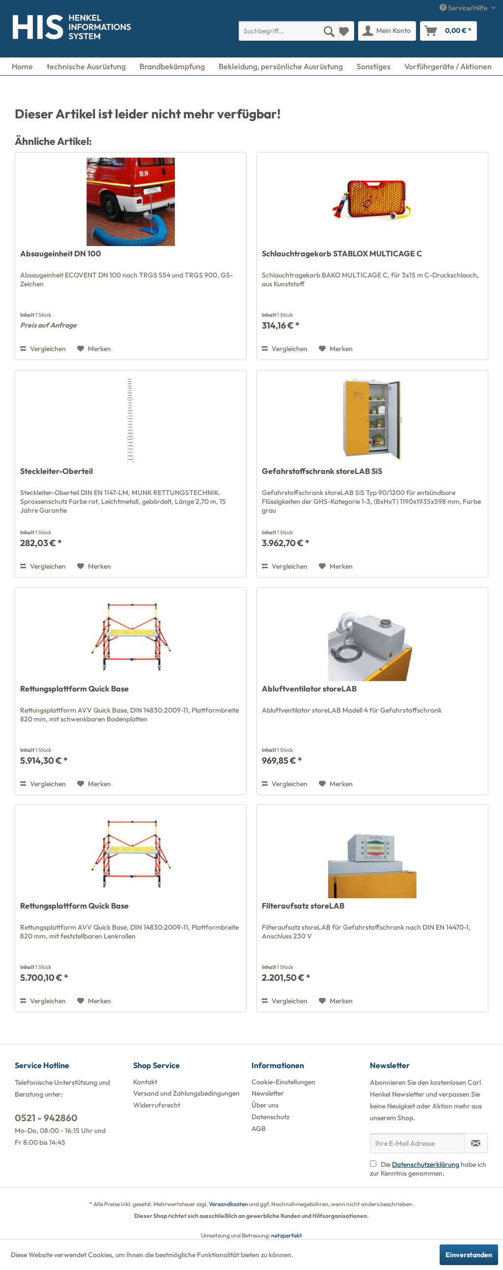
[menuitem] (289, 31)
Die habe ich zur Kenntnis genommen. (428, 1169)
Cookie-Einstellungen (283, 1081)
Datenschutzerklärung (425, 1164)
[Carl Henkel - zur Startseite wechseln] (27, 29)
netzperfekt (286, 1235)
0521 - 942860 (46, 1118)
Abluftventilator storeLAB (309, 688)
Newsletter (268, 1093)
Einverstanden (469, 1254)
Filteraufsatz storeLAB (303, 906)
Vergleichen (47, 348)
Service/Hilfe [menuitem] (468, 7)
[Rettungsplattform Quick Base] (130, 637)
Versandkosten (228, 1204)
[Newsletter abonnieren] (476, 1143)
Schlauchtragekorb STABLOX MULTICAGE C (342, 253)
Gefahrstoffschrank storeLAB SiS (322, 471)
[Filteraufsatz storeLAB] (372, 854)
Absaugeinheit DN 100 (60, 253)
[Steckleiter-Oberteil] (130, 419)
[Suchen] (329, 31)
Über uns (265, 1105)
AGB (259, 1128)
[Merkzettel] (343, 31)
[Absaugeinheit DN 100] (130, 202)
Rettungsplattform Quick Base (74, 688)
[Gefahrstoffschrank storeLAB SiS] (372, 419)
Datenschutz (270, 1116)
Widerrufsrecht (156, 1105)
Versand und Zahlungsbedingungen (186, 1093)
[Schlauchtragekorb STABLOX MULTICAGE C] (372, 202)
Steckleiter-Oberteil (56, 471)
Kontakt (145, 1081)
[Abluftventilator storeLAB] (372, 637)
